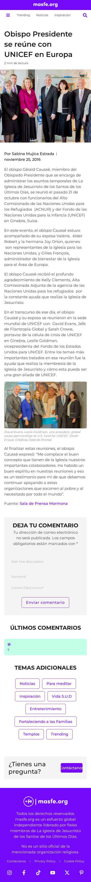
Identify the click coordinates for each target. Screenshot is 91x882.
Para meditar (59, 683)
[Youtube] (53, 873)
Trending (23, 15)
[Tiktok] (38, 873)
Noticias (42, 15)
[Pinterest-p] (81, 873)
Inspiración (62, 15)
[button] (8, 15)
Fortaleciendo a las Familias (45, 721)
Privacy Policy (44, 861)
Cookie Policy (74, 861)
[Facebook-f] (24, 873)
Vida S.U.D (62, 696)
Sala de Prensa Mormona (44, 503)
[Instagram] (9, 873)
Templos (31, 734)
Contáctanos (16, 861)
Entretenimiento (45, 709)
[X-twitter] (67, 873)
